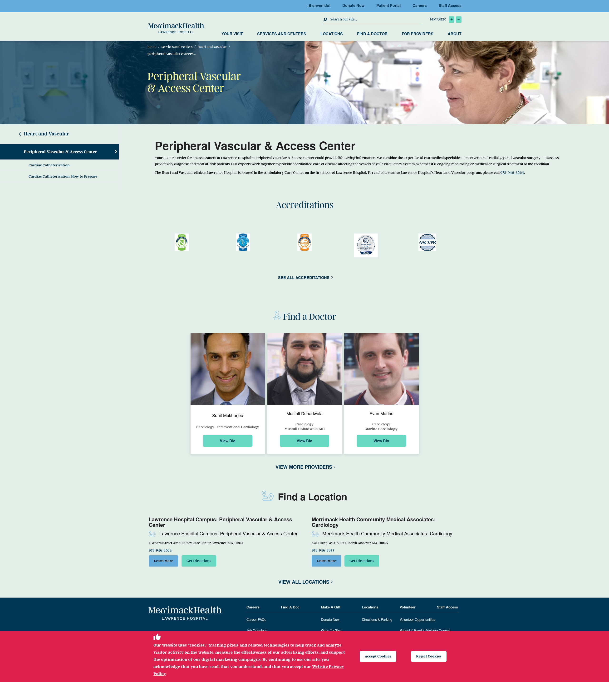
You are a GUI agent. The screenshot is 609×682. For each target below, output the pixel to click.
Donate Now (353, 5)
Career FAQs (256, 619)
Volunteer (408, 607)
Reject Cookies (429, 656)
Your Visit (232, 33)
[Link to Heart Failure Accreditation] (181, 242)
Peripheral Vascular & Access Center (60, 151)
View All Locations (303, 581)
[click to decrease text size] (459, 19)
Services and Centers (281, 33)
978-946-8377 (323, 550)
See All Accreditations (303, 277)
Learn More (163, 561)
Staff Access (450, 5)
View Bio (228, 440)
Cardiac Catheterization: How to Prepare (63, 176)
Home (151, 47)
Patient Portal (388, 5)
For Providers (417, 33)
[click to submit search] (325, 19)
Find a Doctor (372, 33)
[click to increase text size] (451, 19)
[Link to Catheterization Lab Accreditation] (304, 242)
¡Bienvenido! (318, 5)
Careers (420, 5)
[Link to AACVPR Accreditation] (427, 242)
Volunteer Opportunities (417, 619)
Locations (331, 33)
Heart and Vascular (212, 47)
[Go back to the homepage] (184, 613)
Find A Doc (290, 607)
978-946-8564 (512, 172)
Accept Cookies (378, 656)
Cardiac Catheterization (49, 165)
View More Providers (303, 466)
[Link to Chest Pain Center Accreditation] (243, 242)
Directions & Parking (377, 619)
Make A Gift (330, 607)
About (455, 33)
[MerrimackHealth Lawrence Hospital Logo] (176, 28)
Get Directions (199, 561)
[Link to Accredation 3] (366, 245)
